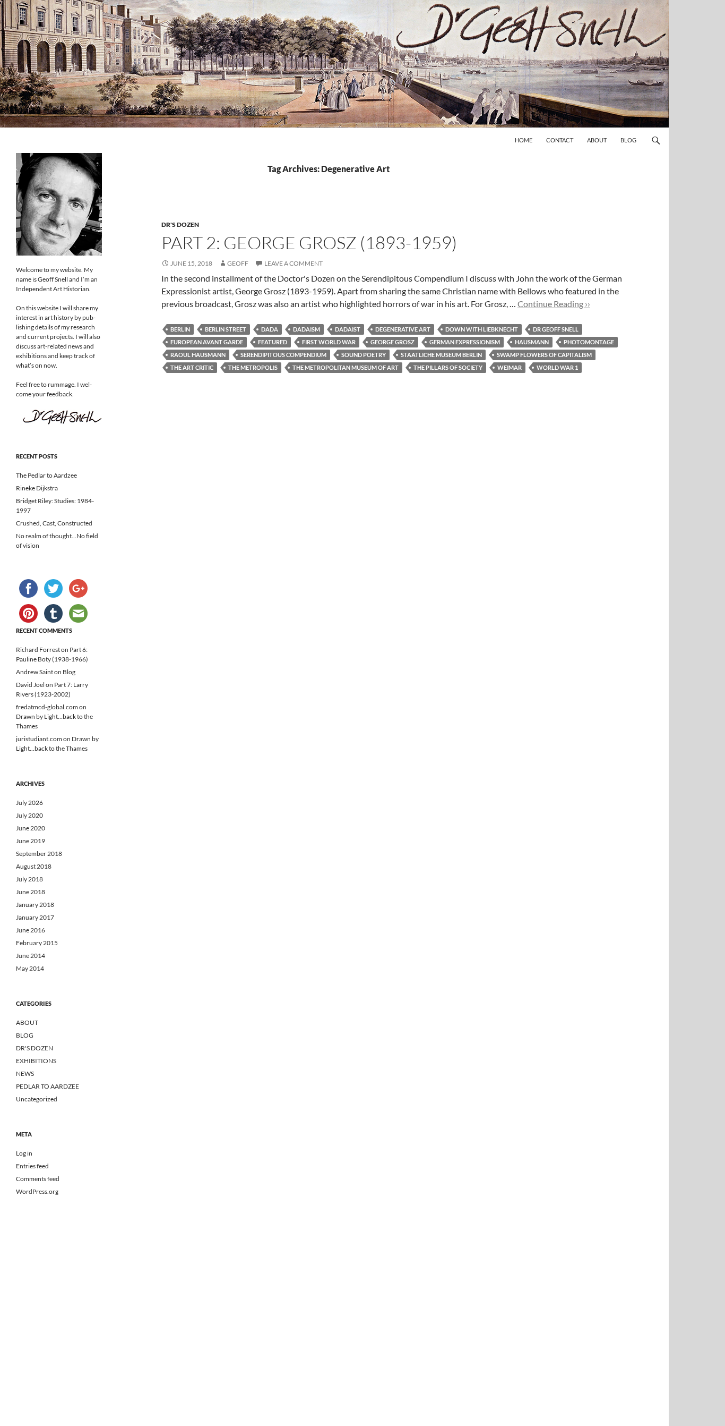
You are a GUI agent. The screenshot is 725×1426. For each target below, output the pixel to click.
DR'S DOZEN (180, 224)
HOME (523, 140)
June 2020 (30, 828)
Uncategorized (36, 1099)
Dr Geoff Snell (556, 329)
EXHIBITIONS (36, 1061)
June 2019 (30, 841)
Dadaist (347, 329)
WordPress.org (37, 1191)
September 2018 (39, 854)
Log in (24, 1153)
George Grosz (392, 341)
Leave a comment (293, 263)
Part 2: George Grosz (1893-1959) (309, 242)
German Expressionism (464, 341)
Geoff (237, 263)
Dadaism (306, 329)
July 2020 (29, 815)
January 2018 (35, 905)
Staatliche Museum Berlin (441, 354)
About (597, 140)
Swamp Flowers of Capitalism (544, 354)
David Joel (30, 685)
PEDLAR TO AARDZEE (47, 1086)
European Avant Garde (206, 341)
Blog (628, 140)
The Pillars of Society (447, 367)
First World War (329, 341)
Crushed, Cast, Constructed (54, 523)
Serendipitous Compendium (283, 354)
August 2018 (33, 866)
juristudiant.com (39, 739)
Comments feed (37, 1179)
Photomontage (589, 341)
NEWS (25, 1073)
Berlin (180, 329)
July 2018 (29, 879)
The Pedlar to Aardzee (46, 475)
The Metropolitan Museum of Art (345, 367)
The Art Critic (191, 367)
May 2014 (30, 968)
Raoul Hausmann (198, 354)
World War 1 (557, 367)
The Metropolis (253, 367)
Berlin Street (225, 329)
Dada (269, 329)
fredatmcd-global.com (47, 707)
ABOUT (27, 1022)
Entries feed (32, 1166)
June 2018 (30, 892)
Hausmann (532, 341)
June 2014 (30, 956)
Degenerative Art (402, 329)
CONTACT (559, 140)
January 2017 (35, 917)
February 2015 (37, 943)
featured (272, 341)
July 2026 (29, 803)
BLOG (24, 1035)
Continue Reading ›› (553, 304)
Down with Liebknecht (481, 329)
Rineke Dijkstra (37, 488)
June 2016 (30, 930)
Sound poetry (363, 354)
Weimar (509, 367)
